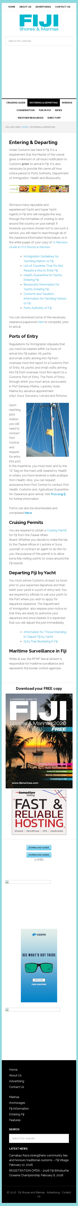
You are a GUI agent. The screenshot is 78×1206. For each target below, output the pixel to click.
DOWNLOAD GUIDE (39, 847)
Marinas (14, 1097)
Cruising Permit (57, 530)
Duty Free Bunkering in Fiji (41, 641)
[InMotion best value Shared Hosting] (39, 813)
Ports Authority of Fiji (38, 308)
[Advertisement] (39, 75)
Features (15, 1120)
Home (13, 1069)
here (41, 322)
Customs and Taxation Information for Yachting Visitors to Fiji (45, 298)
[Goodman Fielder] (39, 189)
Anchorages (17, 1103)
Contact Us (16, 1087)
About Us (15, 1075)
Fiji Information (19, 1108)
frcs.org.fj (58, 494)
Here (28, 513)
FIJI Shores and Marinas (39, 22)
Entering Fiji (16, 1114)
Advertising (16, 1081)
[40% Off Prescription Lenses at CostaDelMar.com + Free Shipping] (39, 966)
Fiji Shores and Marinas (31, 1192)
